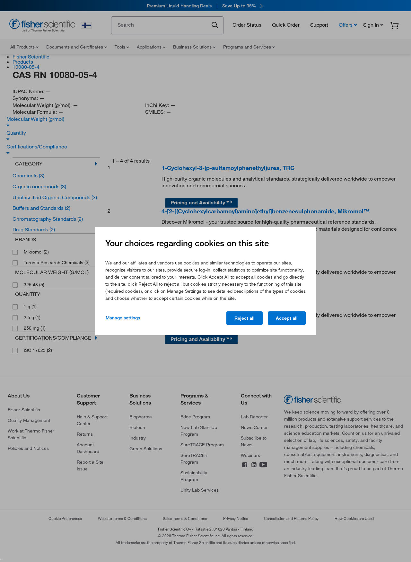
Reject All (244, 318)
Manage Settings (123, 318)
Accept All (287, 318)
